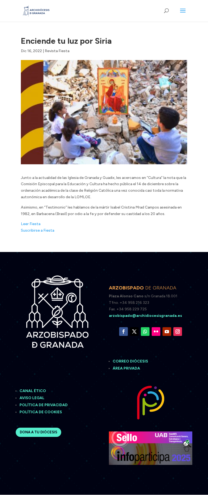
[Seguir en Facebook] (123, 331)
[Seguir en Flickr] (156, 331)
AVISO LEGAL (32, 398)
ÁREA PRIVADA (126, 368)
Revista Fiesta (57, 51)
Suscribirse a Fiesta (37, 230)
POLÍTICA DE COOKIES (41, 412)
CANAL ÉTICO (33, 391)
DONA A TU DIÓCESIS (38, 432)
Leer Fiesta (30, 224)
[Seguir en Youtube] (166, 331)
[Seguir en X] (134, 331)
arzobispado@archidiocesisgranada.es (145, 315)
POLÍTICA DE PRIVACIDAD (44, 405)
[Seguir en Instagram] (177, 331)
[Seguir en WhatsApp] (145, 331)
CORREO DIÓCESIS (130, 361)
